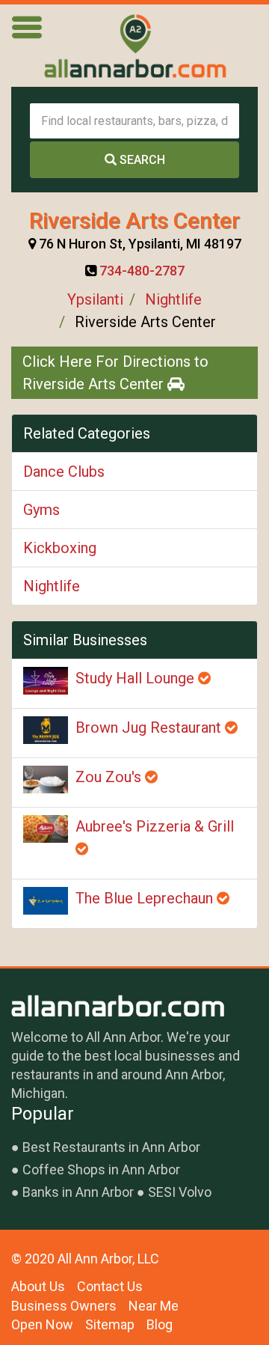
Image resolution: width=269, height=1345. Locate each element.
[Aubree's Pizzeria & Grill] (45, 829)
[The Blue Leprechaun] (45, 901)
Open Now (42, 1324)
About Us (38, 1286)
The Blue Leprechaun (146, 898)
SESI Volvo (179, 1192)
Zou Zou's (110, 777)
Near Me (154, 1306)
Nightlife (173, 299)
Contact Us (110, 1286)
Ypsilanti (95, 299)
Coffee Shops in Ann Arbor (101, 1169)
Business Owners (64, 1306)
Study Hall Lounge (136, 678)
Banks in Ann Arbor (78, 1192)
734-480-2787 (142, 270)
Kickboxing (59, 548)
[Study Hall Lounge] (45, 681)
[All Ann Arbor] (134, 45)
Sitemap (109, 1324)
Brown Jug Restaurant (150, 727)
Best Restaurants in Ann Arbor (111, 1147)
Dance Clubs (64, 472)
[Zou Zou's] (45, 779)
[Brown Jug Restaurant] (45, 730)
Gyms (41, 510)
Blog (159, 1324)
